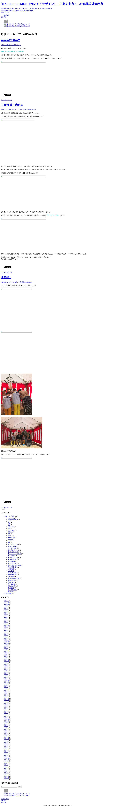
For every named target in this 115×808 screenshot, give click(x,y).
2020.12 (6, 640)
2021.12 (6, 623)
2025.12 (6, 601)
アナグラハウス (12, 109)
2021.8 (6, 627)
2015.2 (6, 753)
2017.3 (6, 713)
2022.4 (6, 620)
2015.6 (6, 747)
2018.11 (6, 680)
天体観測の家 (12, 567)
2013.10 (6, 779)
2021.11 (6, 625)
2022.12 (6, 615)
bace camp (11, 518)
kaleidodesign (17, 45)
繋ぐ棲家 (11, 588)
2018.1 (6, 696)
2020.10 (6, 643)
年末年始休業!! (10, 40)
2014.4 (6, 769)
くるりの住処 (12, 546)
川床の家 (11, 571)
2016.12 (6, 718)
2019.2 (6, 675)
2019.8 (6, 666)
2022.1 (6, 622)
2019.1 (6, 677)
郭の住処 (11, 591)
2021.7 (6, 628)
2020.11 (6, 641)
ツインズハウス (13, 552)
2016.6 (6, 727)
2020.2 (6, 656)
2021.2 (6, 636)
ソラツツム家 (12, 548)
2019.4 (6, 672)
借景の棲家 (11, 561)
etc (9, 521)
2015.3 (6, 752)
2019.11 (6, 661)
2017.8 (6, 705)
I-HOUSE (11, 526)
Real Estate (30, 10)
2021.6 (6, 630)
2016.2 (6, 734)
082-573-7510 (5, 12)
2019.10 (6, 662)
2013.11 (6, 778)
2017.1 (6, 716)
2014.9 (6, 761)
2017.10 (6, 701)
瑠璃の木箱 (11, 580)
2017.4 (6, 711)
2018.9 (6, 683)
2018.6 (6, 688)
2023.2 (6, 612)
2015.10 (6, 740)
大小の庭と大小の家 (14, 565)
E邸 (9, 523)
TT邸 (9, 540)
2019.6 (6, 669)
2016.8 (6, 724)
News (2, 10)
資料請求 (6, 15)
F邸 (9, 525)
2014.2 (6, 773)
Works (11, 10)
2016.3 (6, 732)
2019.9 (6, 664)
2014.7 (6, 765)
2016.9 (6, 722)
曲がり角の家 (12, 573)
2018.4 (6, 692)
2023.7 (6, 607)
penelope (10, 539)
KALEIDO (11, 530)
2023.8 (6, 605)
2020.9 (6, 644)
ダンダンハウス (13, 550)
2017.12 (6, 698)
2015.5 (6, 748)
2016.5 (6, 729)
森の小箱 (11, 576)
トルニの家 (11, 555)
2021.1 (6, 638)
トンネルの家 (12, 559)
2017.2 (6, 714)
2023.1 (6, 614)
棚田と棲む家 (12, 574)
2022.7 (6, 617)
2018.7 (6, 687)
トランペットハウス (14, 554)
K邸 (9, 533)
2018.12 (6, 679)
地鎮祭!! (6, 277)
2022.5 (6, 618)
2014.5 (6, 768)
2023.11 (6, 604)
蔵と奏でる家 (12, 590)
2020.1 (6, 657)
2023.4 (6, 609)
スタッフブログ (23, 109)
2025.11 (6, 602)
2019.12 (6, 659)
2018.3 (6, 693)
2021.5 (6, 631)
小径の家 (21, 282)
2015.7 (6, 745)
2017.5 (6, 709)
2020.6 (6, 649)
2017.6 (6, 708)
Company (16, 10)
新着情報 (10, 45)
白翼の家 (11, 582)
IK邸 (9, 528)
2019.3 (6, 674)
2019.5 (6, 670)
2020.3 (6, 654)
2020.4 (6, 653)
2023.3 (6, 610)
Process (6, 10)
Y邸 (9, 542)
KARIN (10, 532)
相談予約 (3, 17)
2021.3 (6, 635)
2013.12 (6, 776)
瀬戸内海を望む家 (13, 578)
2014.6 (6, 766)
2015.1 (6, 755)
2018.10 (6, 682)
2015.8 (6, 743)
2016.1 (6, 735)
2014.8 (6, 763)
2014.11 (6, 758)
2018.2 (6, 695)
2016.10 (6, 721)
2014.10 (6, 760)
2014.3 (6, 771)
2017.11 (6, 700)
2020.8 (6, 646)
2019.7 (6, 667)
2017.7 (6, 706)
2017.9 (6, 703)
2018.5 (6, 690)
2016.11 (6, 719)
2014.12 (6, 756)
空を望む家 (11, 584)
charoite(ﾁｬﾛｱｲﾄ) (13, 519)
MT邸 (10, 535)
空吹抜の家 (11, 586)
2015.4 (6, 750)
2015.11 (6, 739)
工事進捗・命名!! (12, 104)
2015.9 (6, 742)
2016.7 (6, 726)
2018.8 (6, 685)
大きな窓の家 (12, 563)
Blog (25, 10)
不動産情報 (8, 593)
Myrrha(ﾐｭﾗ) (11, 537)
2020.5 (6, 651)
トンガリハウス (13, 557)
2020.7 (6, 648)
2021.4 (6, 633)
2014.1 (6, 774)
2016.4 (6, 730)
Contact (21, 10)
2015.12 (6, 737)
